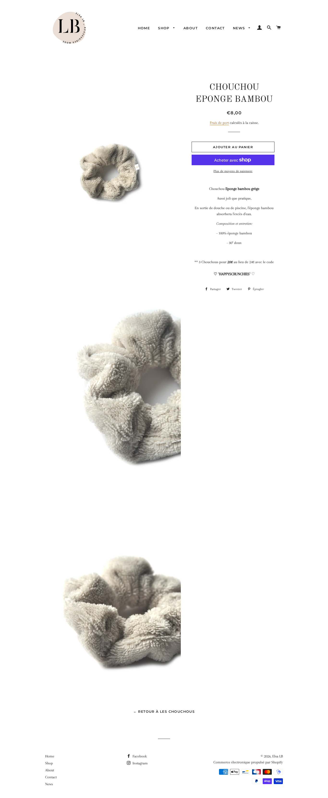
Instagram (140, 763)
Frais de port (219, 123)
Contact (215, 28)
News (239, 28)
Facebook (139, 756)
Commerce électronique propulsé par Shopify (248, 762)
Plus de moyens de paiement (232, 171)
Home (144, 28)
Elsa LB (277, 756)
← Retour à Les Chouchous (164, 711)
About (190, 28)
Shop (164, 28)
